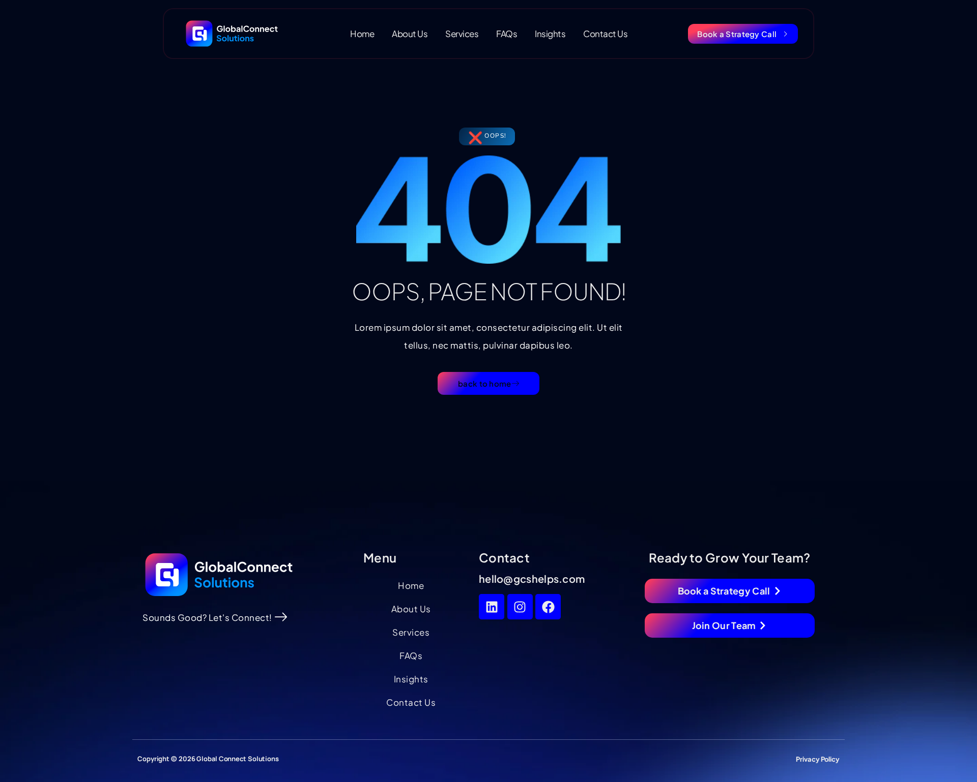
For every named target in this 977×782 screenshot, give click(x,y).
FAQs (506, 33)
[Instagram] (520, 606)
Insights (550, 33)
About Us (409, 33)
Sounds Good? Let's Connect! (207, 617)
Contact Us (605, 33)
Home (362, 33)
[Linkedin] (491, 606)
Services (461, 33)
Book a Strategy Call (737, 34)
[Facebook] (548, 606)
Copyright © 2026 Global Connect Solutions (208, 758)
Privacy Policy (818, 759)
